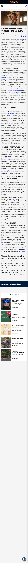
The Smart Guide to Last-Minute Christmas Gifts (17, 313)
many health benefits (7, 76)
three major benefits (8, 113)
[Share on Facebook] (21, 36)
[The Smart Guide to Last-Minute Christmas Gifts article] (6, 316)
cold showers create (15, 90)
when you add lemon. (12, 201)
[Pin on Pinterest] (26, 36)
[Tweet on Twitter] (23, 36)
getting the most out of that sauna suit (13, 252)
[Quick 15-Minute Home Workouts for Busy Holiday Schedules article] (6, 329)
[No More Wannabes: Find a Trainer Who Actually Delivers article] (6, 342)
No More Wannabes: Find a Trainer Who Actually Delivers (17, 339)
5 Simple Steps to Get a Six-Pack (18, 301)
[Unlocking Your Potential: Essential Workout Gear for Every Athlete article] (6, 355)
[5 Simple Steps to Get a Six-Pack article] (6, 304)
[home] (2, 6)
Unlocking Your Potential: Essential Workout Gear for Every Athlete (18, 352)
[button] (16, 6)
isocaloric (9, 159)
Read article (15, 307)
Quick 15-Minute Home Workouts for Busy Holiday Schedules (18, 326)
